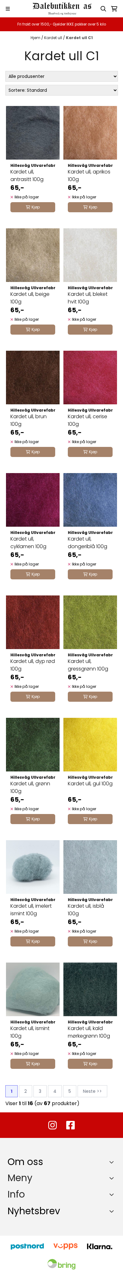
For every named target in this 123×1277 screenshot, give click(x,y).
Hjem (36, 37)
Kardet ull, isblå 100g (86, 909)
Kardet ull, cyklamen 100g (28, 542)
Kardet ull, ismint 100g (30, 1032)
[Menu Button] (7, 9)
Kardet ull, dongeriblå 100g (87, 542)
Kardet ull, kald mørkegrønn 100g (89, 1032)
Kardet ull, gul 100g (90, 783)
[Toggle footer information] (113, 1161)
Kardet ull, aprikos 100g (89, 175)
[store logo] (61, 9)
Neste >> (92, 1091)
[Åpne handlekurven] (114, 8)
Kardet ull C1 (79, 37)
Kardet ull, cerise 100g (87, 420)
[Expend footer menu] (113, 1177)
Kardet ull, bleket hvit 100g (88, 297)
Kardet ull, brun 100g (28, 420)
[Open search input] (103, 9)
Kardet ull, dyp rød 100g (32, 665)
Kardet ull (53, 37)
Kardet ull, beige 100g (30, 297)
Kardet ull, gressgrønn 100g (88, 665)
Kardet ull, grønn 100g (30, 787)
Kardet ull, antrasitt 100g (27, 175)
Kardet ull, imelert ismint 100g (31, 909)
